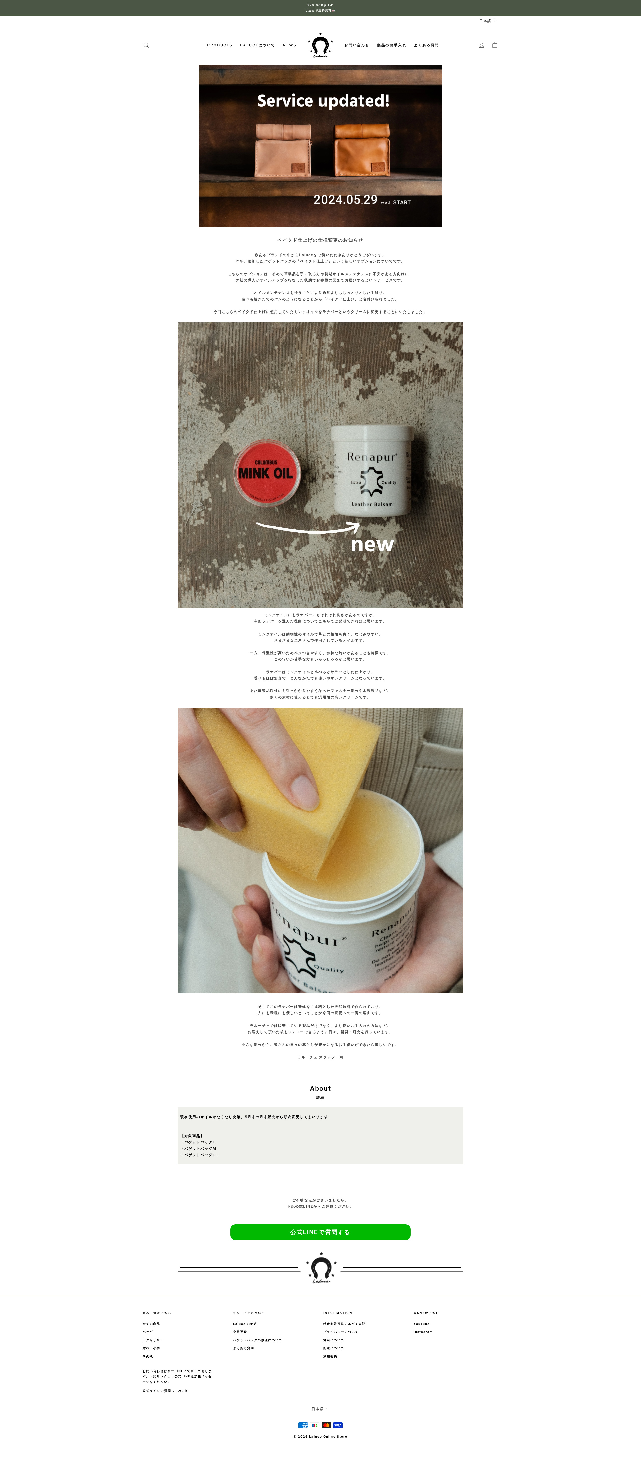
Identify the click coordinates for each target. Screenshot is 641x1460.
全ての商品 (152, 1324)
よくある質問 (426, 45)
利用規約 (330, 1356)
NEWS (290, 45)
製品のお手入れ (392, 45)
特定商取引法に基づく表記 (344, 1324)
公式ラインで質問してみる (164, 1391)
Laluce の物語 (245, 1324)
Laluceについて (257, 45)
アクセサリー (153, 1340)
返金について (334, 1340)
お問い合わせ (357, 45)
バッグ (148, 1332)
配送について (334, 1348)
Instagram (423, 1332)
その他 (148, 1356)
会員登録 (240, 1332)
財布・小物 (152, 1348)
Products (219, 45)
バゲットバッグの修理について (257, 1340)
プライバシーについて (341, 1332)
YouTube (422, 1324)
